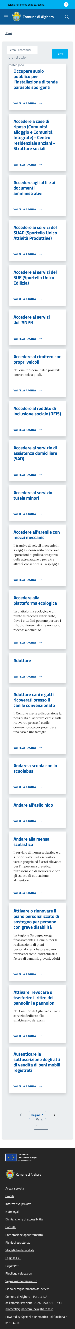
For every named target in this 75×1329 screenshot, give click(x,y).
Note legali (12, 1211)
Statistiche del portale (19, 1250)
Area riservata (14, 1188)
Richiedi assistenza (17, 1242)
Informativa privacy (18, 1203)
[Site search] (67, 16)
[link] (28, 103)
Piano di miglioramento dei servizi (27, 1288)
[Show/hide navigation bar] (5, 16)
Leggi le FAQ (13, 1258)
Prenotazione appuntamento (24, 1234)
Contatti (10, 1227)
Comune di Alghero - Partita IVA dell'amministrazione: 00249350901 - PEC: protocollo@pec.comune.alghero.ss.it (33, 1302)
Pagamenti (12, 1265)
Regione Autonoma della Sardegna (25, 5)
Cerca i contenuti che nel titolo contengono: (19, 57)
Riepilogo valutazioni (18, 1273)
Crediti (9, 1196)
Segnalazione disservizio (21, 1281)
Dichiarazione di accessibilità (24, 1219)
